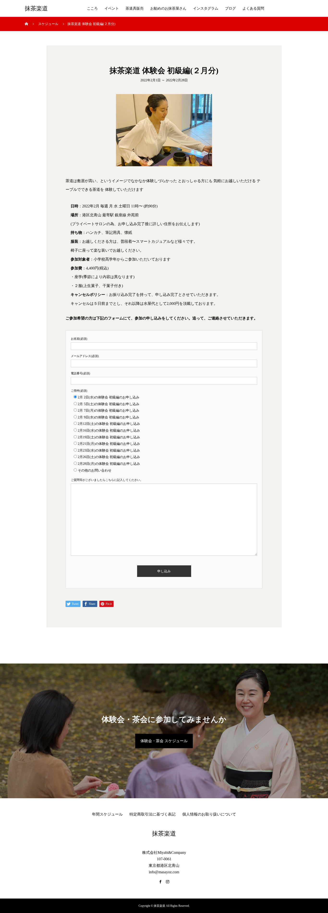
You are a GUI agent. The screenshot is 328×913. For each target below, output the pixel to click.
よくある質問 (253, 8)
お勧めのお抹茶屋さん (168, 8)
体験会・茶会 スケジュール (164, 741)
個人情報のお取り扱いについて (209, 814)
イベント (111, 8)
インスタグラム (205, 8)
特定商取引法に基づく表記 (152, 814)
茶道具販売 (135, 8)
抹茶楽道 (36, 8)
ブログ (230, 8)
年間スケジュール (107, 814)
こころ (92, 8)
